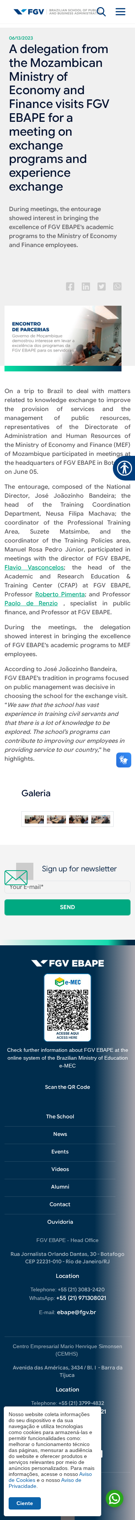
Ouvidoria (60, 1221)
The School (60, 1116)
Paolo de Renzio (31, 603)
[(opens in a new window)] (70, 287)
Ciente (24, 1503)
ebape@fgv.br (76, 1312)
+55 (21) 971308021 (81, 1298)
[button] (34, 819)
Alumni (60, 1186)
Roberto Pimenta (60, 594)
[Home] (58, 12)
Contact (60, 1204)
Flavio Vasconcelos (34, 567)
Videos (60, 1169)
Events (60, 1151)
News (60, 1134)
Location (67, 1276)
